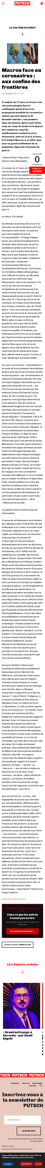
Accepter (8, 1164)
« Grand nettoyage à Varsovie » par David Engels (17, 1035)
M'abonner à (37, 168)
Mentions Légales (8, 1146)
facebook (15, 1083)
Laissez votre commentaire (17, 945)
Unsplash (23, 899)
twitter (25, 1083)
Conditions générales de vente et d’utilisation (17, 1149)
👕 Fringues (27, 1164)
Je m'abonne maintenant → (22, 931)
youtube (32, 1086)
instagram (37, 1083)
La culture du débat (22, 27)
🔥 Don (38, 1164)
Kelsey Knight (12, 899)
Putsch (8, 94)
